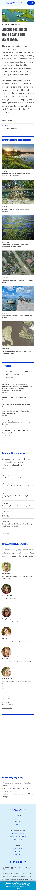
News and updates (18, 834)
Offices (18, 824)
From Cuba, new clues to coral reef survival (16, 404)
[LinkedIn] (14, 862)
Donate (31, 3)
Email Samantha (7, 707)
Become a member (18, 849)
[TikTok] (25, 862)
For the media (18, 839)
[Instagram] (17, 862)
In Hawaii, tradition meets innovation (14, 397)
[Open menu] (2, 3)
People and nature (11, 128)
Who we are (18, 819)
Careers (18, 821)
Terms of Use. (27, 869)
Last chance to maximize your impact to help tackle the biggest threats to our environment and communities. (18, 885)
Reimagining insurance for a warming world (16, 506)
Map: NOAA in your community (12, 478)
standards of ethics (24, 879)
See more (5, 443)
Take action (18, 851)
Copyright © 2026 (8, 867)
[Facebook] (21, 862)
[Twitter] (10, 862)
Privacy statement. (17, 869)
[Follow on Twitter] (3, 602)
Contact (18, 854)
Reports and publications (18, 836)
